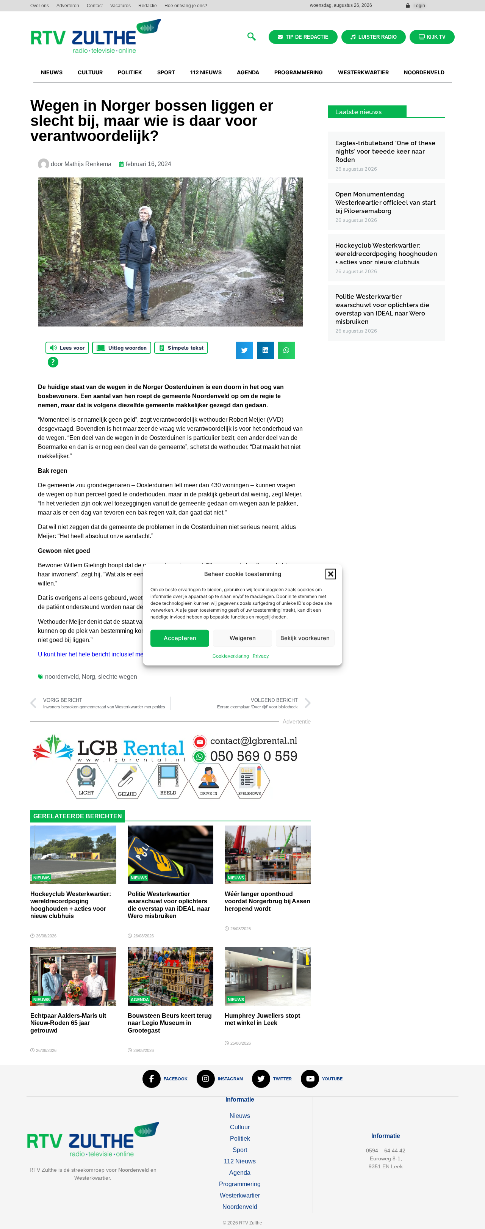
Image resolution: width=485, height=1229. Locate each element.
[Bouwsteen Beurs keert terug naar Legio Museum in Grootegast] (171, 976)
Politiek (240, 1138)
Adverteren (67, 5)
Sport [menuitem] (166, 72)
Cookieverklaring (231, 655)
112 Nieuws (240, 1161)
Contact (95, 5)
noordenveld (62, 676)
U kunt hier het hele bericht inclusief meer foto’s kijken (110, 654)
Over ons (39, 5)
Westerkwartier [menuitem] (363, 72)
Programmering (240, 1184)
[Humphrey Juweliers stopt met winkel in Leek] (268, 976)
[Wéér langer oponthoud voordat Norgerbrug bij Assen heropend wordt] (268, 855)
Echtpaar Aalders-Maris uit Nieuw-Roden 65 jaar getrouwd (68, 1022)
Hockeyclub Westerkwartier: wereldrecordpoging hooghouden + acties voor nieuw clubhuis (386, 254)
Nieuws (41, 878)
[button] (331, 574)
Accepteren (180, 637)
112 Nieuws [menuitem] (206, 72)
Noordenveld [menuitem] (424, 72)
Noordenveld (239, 1207)
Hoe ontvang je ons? (185, 5)
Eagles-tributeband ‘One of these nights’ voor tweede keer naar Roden (385, 151)
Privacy (261, 655)
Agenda (140, 999)
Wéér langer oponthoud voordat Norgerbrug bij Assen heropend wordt (267, 901)
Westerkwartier (240, 1195)
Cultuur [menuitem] (90, 72)
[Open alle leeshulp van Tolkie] (53, 362)
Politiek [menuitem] (130, 72)
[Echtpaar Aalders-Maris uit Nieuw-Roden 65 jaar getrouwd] (73, 976)
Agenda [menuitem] (248, 72)
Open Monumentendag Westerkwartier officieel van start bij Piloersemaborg (385, 203)
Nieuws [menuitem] (52, 72)
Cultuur (240, 1127)
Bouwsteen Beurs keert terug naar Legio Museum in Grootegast (170, 1022)
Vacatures (120, 5)
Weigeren (243, 637)
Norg (88, 676)
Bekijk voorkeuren (305, 637)
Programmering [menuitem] (298, 72)
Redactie (147, 5)
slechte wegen (117, 676)
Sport (240, 1150)
